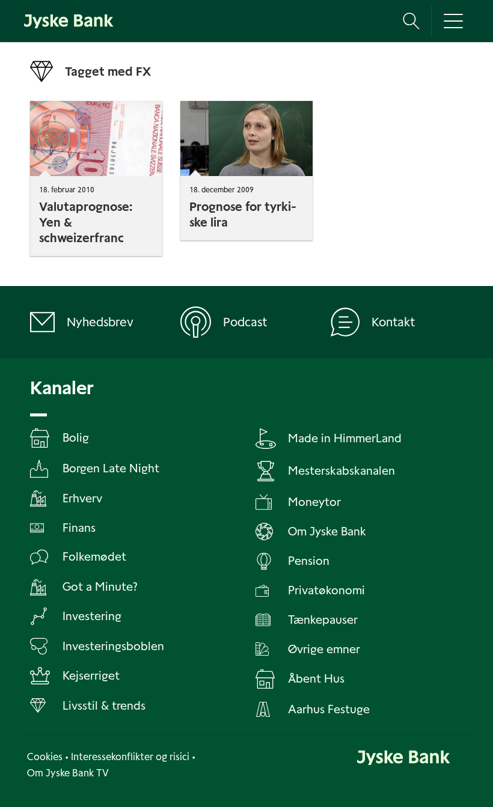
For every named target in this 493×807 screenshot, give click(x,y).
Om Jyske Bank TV (68, 773)
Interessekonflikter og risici (130, 757)
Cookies (45, 757)
